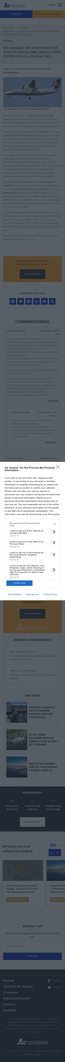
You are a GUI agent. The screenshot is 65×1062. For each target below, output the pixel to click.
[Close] (59, 468)
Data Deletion (14, 594)
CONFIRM (19, 583)
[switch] (52, 531)
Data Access (32, 594)
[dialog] (32, 531)
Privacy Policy (50, 594)
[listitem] (32, 524)
